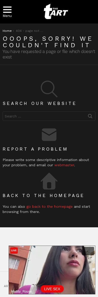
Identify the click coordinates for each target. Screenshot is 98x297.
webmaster (64, 165)
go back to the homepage (49, 206)
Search (90, 117)
